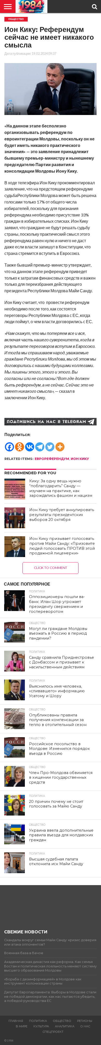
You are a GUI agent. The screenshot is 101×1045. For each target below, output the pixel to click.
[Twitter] (49, 444)
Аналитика (64, 1026)
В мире (21, 1026)
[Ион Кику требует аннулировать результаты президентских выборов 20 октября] (14, 517)
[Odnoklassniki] (19, 444)
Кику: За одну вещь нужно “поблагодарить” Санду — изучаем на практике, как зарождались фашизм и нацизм (60, 488)
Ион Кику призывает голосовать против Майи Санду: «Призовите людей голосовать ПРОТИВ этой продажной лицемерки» (62, 545)
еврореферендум (52, 459)
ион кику (80, 459)
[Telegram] (39, 444)
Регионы (84, 1021)
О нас (85, 1026)
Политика (38, 1021)
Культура (41, 1026)
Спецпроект (52, 1032)
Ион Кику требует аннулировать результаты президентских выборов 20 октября (61, 514)
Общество (62, 1021)
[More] (59, 444)
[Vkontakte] (29, 444)
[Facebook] (9, 444)
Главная (16, 1021)
